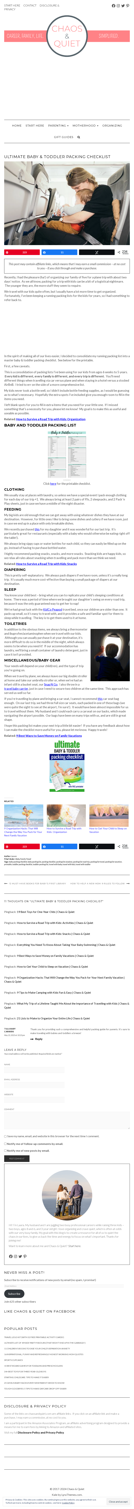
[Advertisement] (67, 88)
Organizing (112, 125)
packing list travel (97, 862)
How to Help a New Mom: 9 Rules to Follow (97, 883)
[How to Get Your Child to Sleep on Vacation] (108, 815)
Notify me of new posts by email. (28, 1150)
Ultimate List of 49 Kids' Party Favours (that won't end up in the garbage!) (44, 1342)
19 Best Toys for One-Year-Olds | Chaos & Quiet (46, 911)
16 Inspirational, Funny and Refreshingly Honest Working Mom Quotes (43, 1354)
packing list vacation (113, 862)
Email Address (12, 1079)
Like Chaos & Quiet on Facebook (40, 1311)
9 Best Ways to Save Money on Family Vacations (49, 736)
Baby (18, 859)
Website (8, 1094)
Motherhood (85, 125)
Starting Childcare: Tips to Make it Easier (26, 1377)
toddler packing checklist (22, 864)
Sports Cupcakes (13, 1360)
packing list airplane (64, 862)
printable (8, 864)
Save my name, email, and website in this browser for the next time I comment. (53, 1136)
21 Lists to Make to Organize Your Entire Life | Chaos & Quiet (53, 1018)
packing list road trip (81, 862)
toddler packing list (40, 864)
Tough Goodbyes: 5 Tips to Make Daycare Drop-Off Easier (35, 1388)
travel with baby (55, 864)
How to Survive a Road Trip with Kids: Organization (50, 419)
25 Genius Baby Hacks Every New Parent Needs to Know (34, 1383)
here (53, 483)
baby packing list (34, 862)
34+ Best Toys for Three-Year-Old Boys (25, 1371)
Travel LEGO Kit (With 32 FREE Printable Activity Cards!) (34, 1337)
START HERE (12, 5)
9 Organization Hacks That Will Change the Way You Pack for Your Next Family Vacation (23, 832)
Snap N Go (51, 684)
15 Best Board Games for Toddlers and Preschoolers (33, 1365)
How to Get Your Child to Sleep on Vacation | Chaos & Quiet (52, 966)
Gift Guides (63, 137)
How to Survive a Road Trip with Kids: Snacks (46, 564)
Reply (39, 1038)
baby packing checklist (18, 862)
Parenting (57, 125)
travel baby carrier (16, 688)
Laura (14, 856)
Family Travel (25, 859)
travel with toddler (83, 864)
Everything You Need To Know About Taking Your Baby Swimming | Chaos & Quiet (66, 944)
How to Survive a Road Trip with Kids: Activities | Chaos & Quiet (55, 922)
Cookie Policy (68, 1503)
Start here (74, 1246)
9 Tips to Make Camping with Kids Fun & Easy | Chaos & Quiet (54, 992)
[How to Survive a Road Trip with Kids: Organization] (66, 815)
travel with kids (69, 864)
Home (17, 125)
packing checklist (48, 862)
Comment (9, 1109)
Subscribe (14, 1293)
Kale (54, 1494)
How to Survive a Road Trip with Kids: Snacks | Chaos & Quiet (53, 933)
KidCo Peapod (52, 609)
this (37, 529)
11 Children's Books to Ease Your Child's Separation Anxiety (37, 1348)
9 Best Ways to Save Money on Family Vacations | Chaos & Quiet (55, 955)
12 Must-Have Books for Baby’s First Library (37, 883)
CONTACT (29, 5)
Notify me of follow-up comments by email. (35, 1143)
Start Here (35, 125)
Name (7, 1064)
